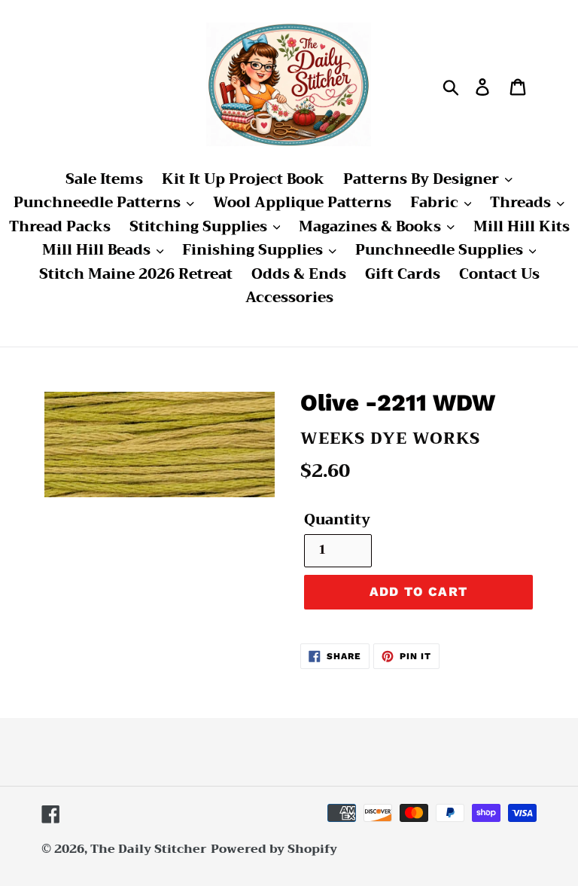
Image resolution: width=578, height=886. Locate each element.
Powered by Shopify (274, 849)
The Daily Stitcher (148, 849)
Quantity (337, 520)
